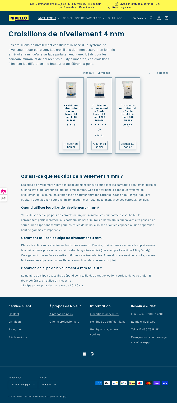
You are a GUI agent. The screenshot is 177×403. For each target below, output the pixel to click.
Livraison (15, 321)
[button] (48, 18)
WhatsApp (143, 342)
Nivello (20, 396)
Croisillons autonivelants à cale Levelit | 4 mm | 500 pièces (127, 113)
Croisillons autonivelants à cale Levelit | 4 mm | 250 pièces (99, 113)
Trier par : (88, 72)
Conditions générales (104, 314)
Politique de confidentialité (108, 321)
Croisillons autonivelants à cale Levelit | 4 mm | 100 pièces (71, 113)
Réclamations (18, 337)
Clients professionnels (64, 321)
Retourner (15, 329)
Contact (14, 314)
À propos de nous (61, 314)
